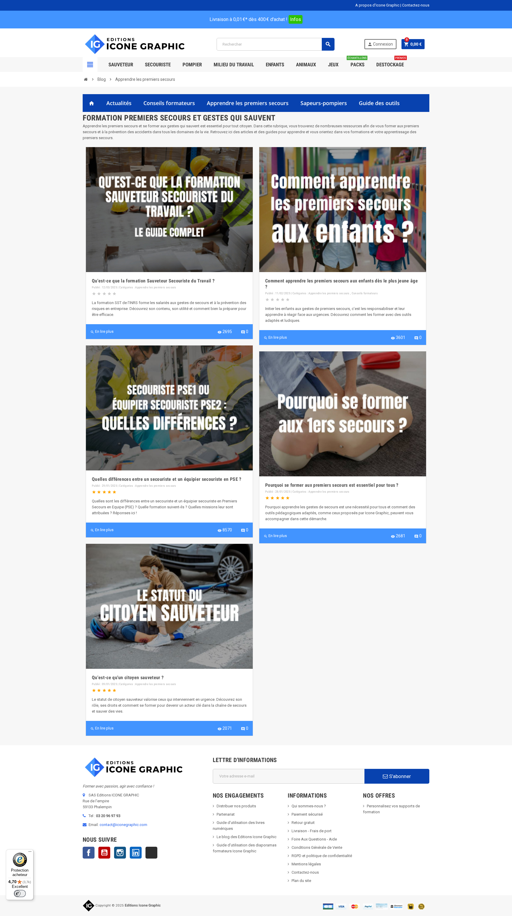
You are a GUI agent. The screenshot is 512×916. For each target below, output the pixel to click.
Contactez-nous (415, 5)
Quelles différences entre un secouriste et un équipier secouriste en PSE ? (166, 479)
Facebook (89, 853)
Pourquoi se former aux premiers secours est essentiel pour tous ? (332, 485)
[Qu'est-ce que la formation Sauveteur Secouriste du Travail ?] (169, 209)
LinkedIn (136, 853)
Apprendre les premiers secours (248, 103)
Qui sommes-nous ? (309, 806)
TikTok (151, 853)
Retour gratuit (303, 822)
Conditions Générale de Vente (317, 847)
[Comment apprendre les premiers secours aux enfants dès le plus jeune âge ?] (342, 209)
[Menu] (29, 852)
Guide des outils (379, 103)
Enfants (275, 65)
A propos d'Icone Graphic (377, 5)
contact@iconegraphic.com (123, 824)
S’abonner (399, 776)
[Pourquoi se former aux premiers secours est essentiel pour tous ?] (342, 413)
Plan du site (301, 880)
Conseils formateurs (169, 103)
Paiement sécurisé (307, 814)
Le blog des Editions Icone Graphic (246, 837)
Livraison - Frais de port (312, 831)
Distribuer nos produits (236, 806)
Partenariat (226, 814)
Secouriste (158, 65)
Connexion (380, 44)
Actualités (119, 103)
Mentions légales (306, 864)
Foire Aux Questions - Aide (314, 839)
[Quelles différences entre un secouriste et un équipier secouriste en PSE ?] (169, 407)
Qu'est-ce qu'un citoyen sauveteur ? (128, 677)
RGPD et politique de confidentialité (322, 856)
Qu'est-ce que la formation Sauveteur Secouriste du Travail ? (153, 281)
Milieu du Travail (234, 65)
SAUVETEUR (120, 65)
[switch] (20, 893)
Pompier (192, 65)
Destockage (391, 62)
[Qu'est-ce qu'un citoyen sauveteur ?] (169, 606)
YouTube (104, 853)
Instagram (120, 853)
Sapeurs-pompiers (323, 103)
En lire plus (101, 331)
